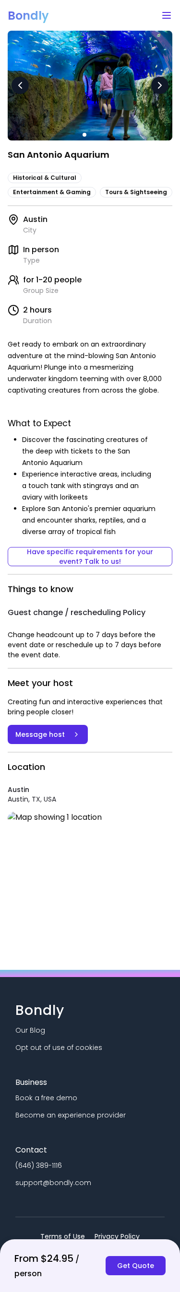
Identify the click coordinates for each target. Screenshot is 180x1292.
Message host (40, 734)
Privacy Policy (117, 1236)
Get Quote (135, 1265)
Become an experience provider (70, 1115)
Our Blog (30, 1030)
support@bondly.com (53, 1182)
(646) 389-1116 (38, 1165)
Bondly (28, 15)
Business (31, 1082)
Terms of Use (62, 1236)
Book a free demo (46, 1098)
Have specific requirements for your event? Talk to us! (90, 556)
